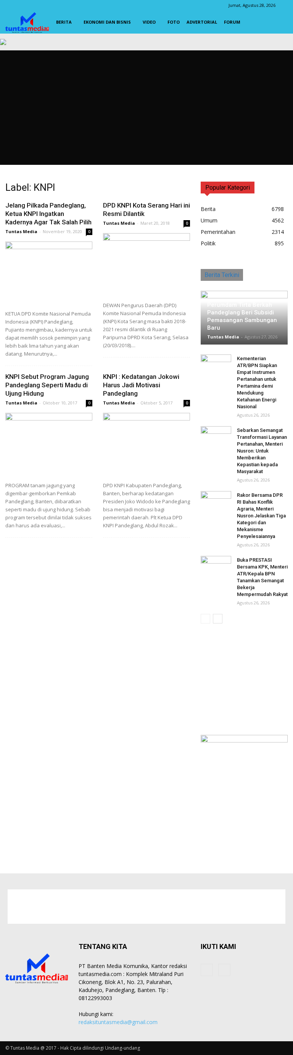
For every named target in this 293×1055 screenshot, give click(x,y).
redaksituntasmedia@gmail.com (118, 1022)
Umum (209, 220)
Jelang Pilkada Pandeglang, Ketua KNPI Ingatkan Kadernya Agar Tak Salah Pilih (48, 213)
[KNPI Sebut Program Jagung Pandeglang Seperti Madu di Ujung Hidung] (48, 444)
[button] (278, 22)
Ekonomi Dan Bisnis (107, 22)
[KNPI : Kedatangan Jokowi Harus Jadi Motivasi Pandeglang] (146, 444)
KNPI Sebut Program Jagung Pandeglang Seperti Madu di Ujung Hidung (47, 385)
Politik (208, 243)
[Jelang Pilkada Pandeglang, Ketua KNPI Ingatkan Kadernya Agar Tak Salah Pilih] (48, 273)
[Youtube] (224, 970)
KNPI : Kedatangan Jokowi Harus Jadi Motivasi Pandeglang (141, 385)
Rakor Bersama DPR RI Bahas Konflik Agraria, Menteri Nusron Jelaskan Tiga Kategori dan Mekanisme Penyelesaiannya (261, 515)
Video (149, 22)
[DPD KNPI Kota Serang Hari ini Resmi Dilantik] (146, 264)
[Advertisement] (146, 107)
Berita (64, 22)
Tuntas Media (21, 231)
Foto (173, 22)
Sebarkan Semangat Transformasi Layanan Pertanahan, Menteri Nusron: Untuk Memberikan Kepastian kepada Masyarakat (262, 450)
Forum (232, 22)
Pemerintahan (218, 231)
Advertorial (202, 22)
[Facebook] (207, 970)
